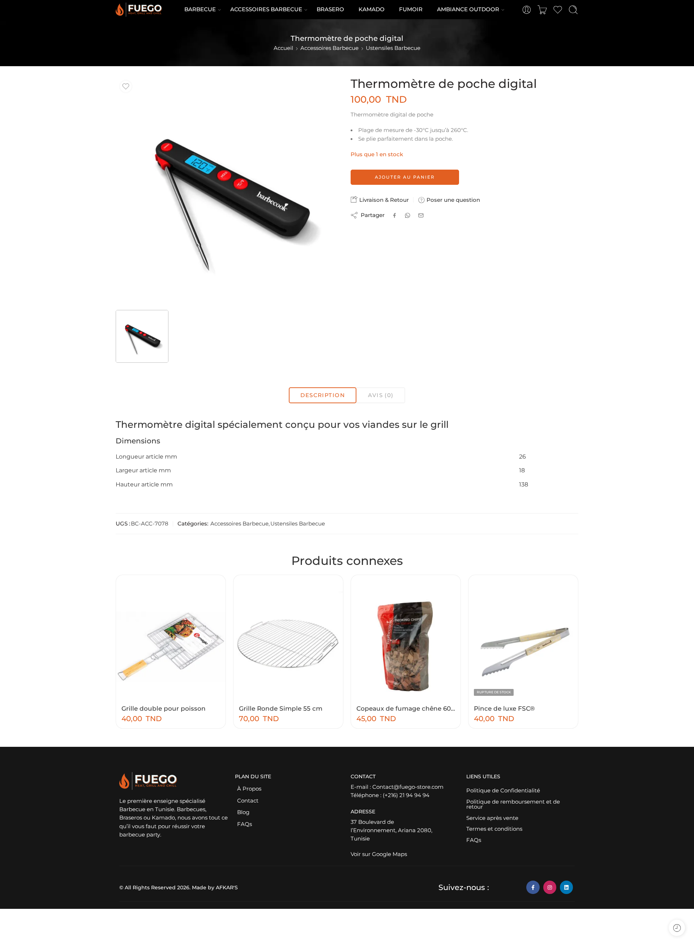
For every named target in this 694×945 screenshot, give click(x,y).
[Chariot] (542, 10)
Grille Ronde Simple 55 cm (280, 708)
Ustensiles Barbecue (393, 48)
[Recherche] (573, 10)
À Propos (249, 789)
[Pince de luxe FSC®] (523, 646)
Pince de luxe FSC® (504, 708)
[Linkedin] (566, 887)
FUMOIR (411, 9)
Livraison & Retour (383, 199)
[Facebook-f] (532, 887)
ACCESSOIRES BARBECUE (266, 9)
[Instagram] (549, 887)
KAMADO (372, 9)
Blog (243, 812)
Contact (247, 800)
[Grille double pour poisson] (171, 646)
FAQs (244, 824)
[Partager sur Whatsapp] (407, 215)
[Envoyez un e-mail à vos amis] (421, 215)
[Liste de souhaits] (126, 86)
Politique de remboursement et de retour (513, 804)
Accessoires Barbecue (329, 48)
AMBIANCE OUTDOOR (468, 9)
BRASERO (330, 9)
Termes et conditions (494, 829)
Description (322, 395)
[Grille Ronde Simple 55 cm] (288, 646)
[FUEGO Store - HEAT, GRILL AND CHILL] (139, 10)
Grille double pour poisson (163, 708)
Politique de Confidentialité (503, 790)
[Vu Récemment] (677, 928)
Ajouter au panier (405, 177)
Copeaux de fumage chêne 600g (405, 708)
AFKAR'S (227, 887)
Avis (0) (381, 395)
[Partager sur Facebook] (394, 215)
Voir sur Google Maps (379, 854)
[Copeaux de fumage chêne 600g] (405, 646)
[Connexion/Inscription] (527, 10)
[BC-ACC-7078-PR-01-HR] (229, 191)
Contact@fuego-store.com (408, 787)
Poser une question (452, 199)
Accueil (283, 48)
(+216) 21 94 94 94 (406, 795)
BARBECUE (200, 9)
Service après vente (492, 818)
